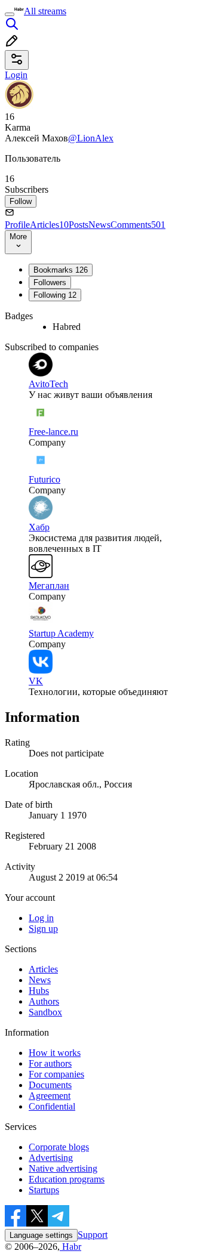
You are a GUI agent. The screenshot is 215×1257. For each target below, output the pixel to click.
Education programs (67, 1179)
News (99, 225)
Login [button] (16, 75)
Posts (78, 225)
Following (54, 295)
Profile (17, 225)
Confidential (52, 1106)
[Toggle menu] (9, 14)
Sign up (43, 929)
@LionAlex (90, 138)
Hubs (39, 991)
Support (93, 1235)
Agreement (49, 1096)
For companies (56, 1074)
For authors (50, 1063)
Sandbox (45, 1012)
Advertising (51, 1158)
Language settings (41, 1235)
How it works (55, 1053)
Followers (49, 282)
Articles (49, 225)
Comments (137, 225)
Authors (44, 1001)
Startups (44, 1190)
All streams (45, 11)
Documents (50, 1085)
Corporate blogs (59, 1147)
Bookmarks (60, 269)
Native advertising (63, 1168)
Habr (70, 1246)
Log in (41, 918)
